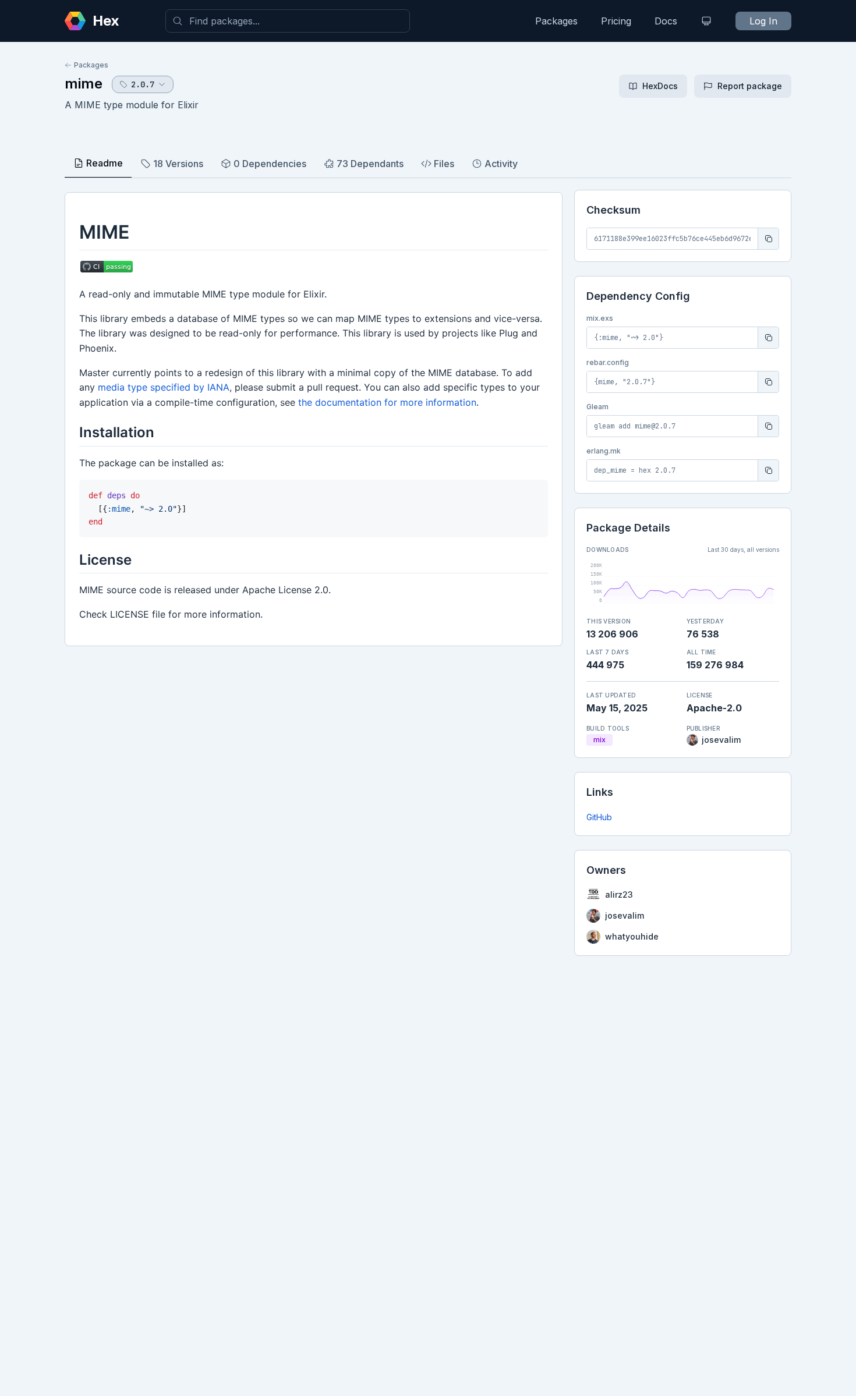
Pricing (616, 21)
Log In (763, 21)
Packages (556, 21)
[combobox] (287, 21)
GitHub (599, 817)
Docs (666, 21)
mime (83, 83)
